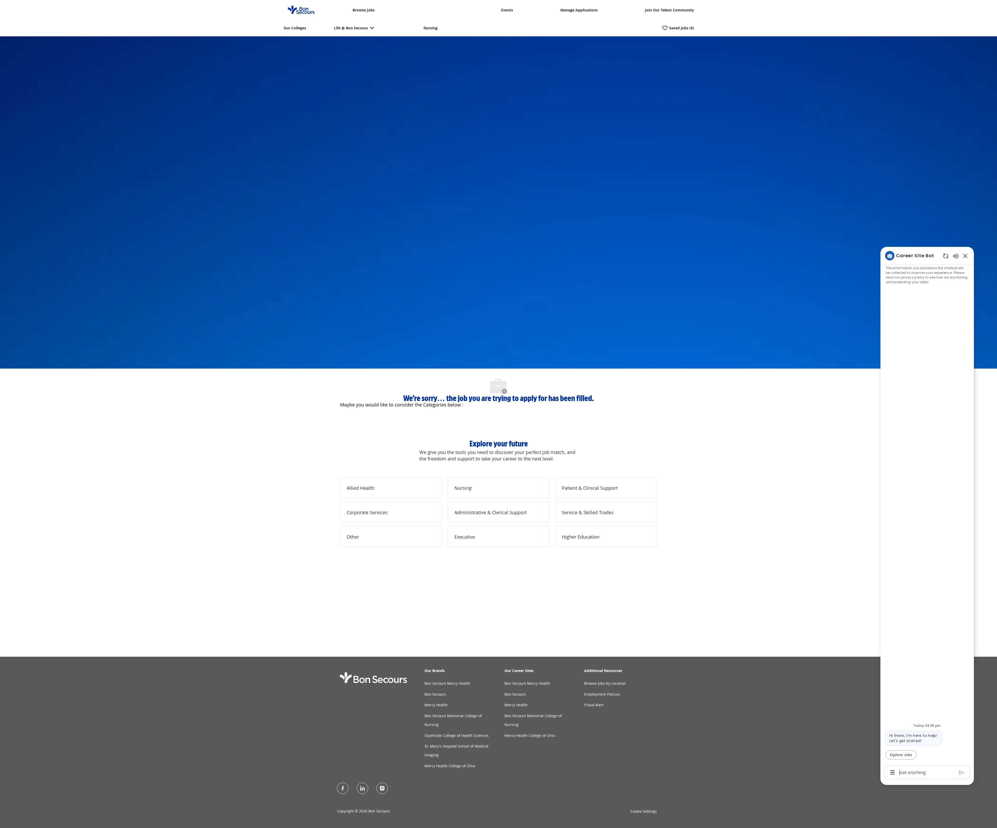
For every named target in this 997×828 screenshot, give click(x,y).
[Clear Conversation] (945, 255)
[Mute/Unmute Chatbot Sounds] (956, 256)
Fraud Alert (594, 704)
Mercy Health (436, 704)
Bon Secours (435, 694)
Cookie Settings (643, 811)
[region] (927, 514)
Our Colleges (295, 28)
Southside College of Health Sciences (457, 735)
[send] (962, 772)
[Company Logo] (297, 9)
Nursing (430, 28)
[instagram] (382, 788)
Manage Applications (579, 10)
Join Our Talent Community (669, 10)
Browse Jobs (364, 10)
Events (507, 10)
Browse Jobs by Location (605, 683)
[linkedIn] (362, 788)
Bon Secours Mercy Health (447, 683)
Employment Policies (602, 694)
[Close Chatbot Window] (965, 255)
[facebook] (342, 788)
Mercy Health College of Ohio (450, 765)
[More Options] (892, 772)
